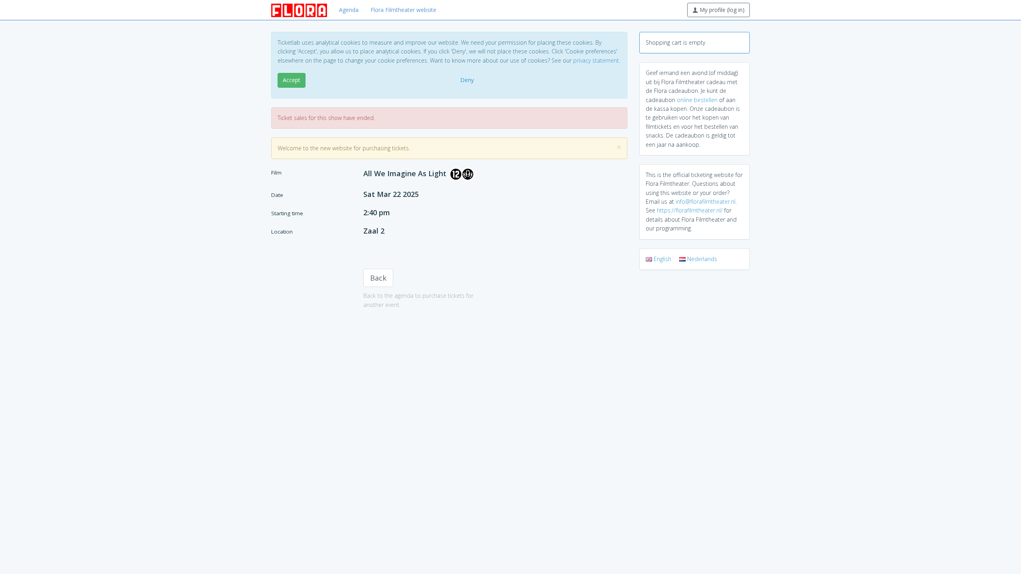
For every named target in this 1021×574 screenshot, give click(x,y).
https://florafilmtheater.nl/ (690, 210)
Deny (467, 80)
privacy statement (596, 60)
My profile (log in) (721, 10)
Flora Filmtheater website (403, 10)
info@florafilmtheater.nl (705, 201)
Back (378, 278)
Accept (291, 80)
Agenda (349, 10)
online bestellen (697, 100)
